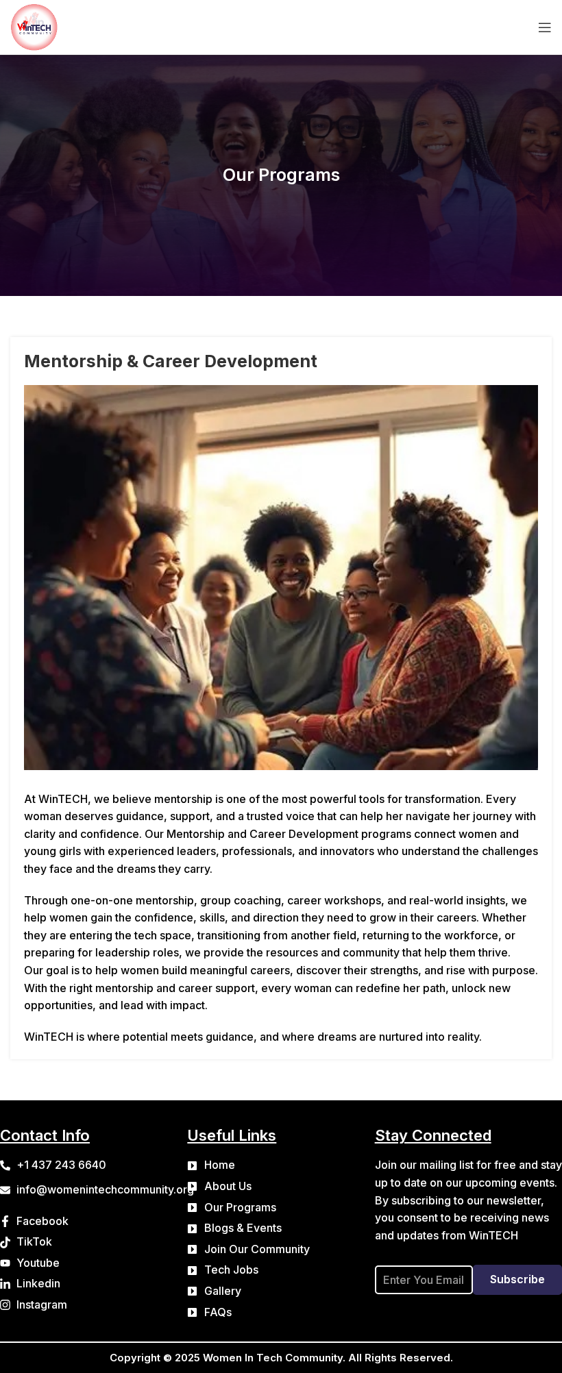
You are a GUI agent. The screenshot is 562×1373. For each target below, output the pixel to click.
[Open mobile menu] (545, 27)
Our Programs (281, 174)
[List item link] (280, 1165)
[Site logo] (34, 26)
